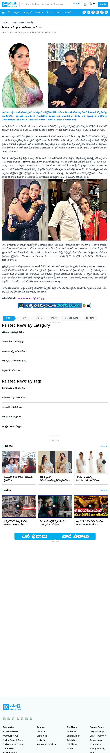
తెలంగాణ (39, 12)
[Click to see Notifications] (85, 4)
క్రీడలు (59, 12)
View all (104, 446)
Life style (90, 318)
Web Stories (95, 744)
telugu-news (17, 22)
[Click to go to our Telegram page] (26, 718)
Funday (53, 318)
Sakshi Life (72, 740)
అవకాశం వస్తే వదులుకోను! (51, 351)
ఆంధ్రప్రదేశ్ (27, 12)
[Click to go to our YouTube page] (102, 12)
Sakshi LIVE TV (73, 736)
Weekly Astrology (97, 748)
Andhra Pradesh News (13, 740)
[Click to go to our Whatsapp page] (88, 12)
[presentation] (6, 462)
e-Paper (70, 748)
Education (71, 732)
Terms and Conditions (47, 744)
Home (5, 22)
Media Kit (41, 740)
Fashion (38, 318)
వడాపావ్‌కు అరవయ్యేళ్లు (54, 342)
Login (103, 4)
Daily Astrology (97, 732)
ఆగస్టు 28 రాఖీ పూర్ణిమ (55, 426)
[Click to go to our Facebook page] (84, 12)
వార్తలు (16, 12)
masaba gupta (71, 318)
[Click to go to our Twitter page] (93, 12)
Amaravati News (10, 736)
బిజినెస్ (68, 12)
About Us (41, 732)
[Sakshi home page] (12, 707)
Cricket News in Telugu (13, 744)
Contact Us (42, 736)
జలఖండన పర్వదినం (54, 417)
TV (93, 3)
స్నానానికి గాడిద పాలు (54, 370)
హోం (9, 12)
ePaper (76, 3)
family (30, 22)
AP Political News (10, 732)
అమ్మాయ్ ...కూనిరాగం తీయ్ (50, 361)
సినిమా (49, 12)
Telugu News (96, 740)
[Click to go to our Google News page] (106, 12)
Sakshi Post (72, 744)
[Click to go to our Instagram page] (97, 12)
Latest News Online (98, 736)
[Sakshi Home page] (9, 4)
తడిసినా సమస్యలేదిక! (54, 332)
